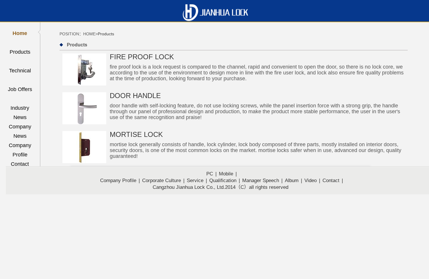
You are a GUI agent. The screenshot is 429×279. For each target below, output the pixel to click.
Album (292, 180)
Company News (20, 127)
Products (20, 52)
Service (195, 180)
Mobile (226, 174)
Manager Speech (260, 180)
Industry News (20, 109)
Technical (20, 71)
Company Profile (20, 146)
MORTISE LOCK (136, 134)
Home (20, 33)
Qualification (222, 180)
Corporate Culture (161, 180)
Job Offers (20, 89)
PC (209, 174)
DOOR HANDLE (135, 96)
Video (310, 180)
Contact (20, 164)
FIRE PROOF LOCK (142, 57)
